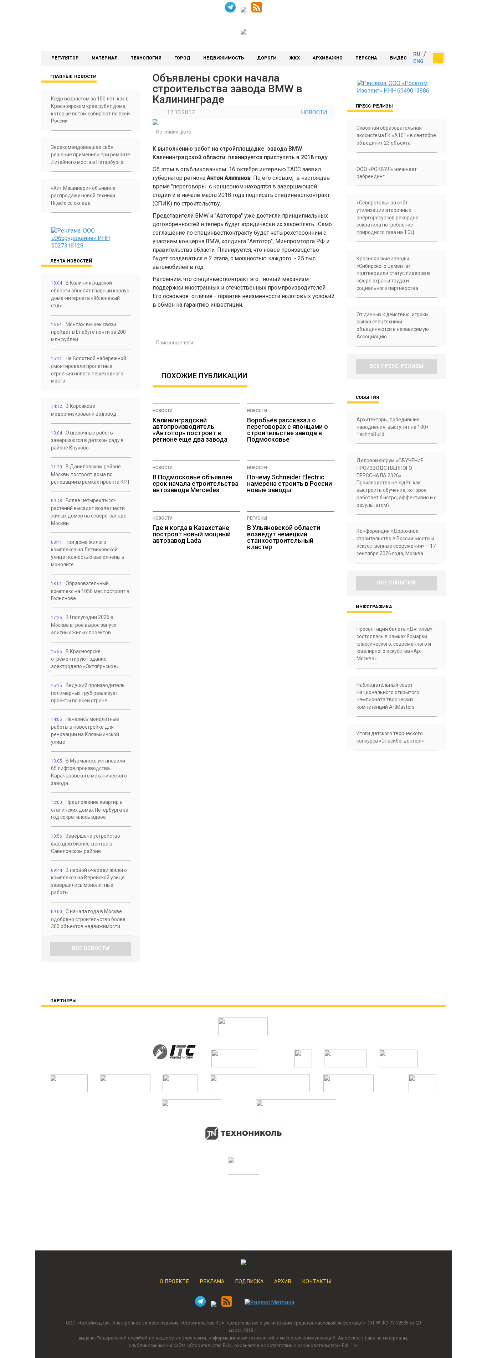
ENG (418, 61)
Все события (396, 583)
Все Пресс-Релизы (396, 366)
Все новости (90, 949)
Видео (398, 58)
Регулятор (65, 58)
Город (182, 58)
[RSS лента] (256, 10)
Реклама (212, 1282)
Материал (105, 58)
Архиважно (328, 58)
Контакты (316, 1282)
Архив (282, 1282)
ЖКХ (294, 58)
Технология (146, 58)
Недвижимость (223, 58)
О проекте (174, 1282)
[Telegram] (230, 10)
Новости (314, 112)
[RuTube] (243, 10)
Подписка (249, 1282)
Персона (366, 58)
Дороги (267, 58)
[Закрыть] (438, 58)
